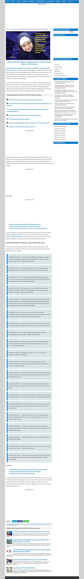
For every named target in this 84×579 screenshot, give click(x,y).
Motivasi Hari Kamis (60, 135)
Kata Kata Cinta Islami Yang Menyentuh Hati (22, 473)
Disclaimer (57, 71)
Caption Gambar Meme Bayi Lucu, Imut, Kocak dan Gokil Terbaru (28, 228)
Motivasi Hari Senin (60, 128)
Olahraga (50, 1)
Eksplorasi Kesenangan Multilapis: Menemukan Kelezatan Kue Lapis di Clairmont (64, 96)
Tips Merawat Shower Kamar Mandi (24, 568)
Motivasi (32, 1)
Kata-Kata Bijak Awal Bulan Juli (44, 524)
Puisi (7, 1)
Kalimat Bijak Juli (12, 524)
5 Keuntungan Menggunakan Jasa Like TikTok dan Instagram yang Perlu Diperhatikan (65, 115)
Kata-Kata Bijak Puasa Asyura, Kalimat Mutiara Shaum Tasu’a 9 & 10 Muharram (65, 111)
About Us (57, 65)
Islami (19, 1)
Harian (25, 1)
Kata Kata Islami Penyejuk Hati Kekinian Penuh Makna (25, 471)
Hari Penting (41, 1)
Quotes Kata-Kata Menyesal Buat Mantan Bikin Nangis (25, 226)
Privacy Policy (58, 67)
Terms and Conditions (60, 75)
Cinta (13, 1)
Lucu (63, 1)
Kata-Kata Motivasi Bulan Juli (12, 525)
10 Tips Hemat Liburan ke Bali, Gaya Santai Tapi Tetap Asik (31, 531)
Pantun (58, 1)
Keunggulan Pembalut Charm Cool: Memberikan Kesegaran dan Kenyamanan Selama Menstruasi (66, 91)
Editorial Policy (59, 73)
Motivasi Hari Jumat (60, 137)
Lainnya (70, 1)
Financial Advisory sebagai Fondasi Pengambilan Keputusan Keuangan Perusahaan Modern (64, 86)
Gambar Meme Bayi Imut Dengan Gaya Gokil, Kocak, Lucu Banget (28, 469)
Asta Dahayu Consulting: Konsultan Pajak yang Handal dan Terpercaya (66, 100)
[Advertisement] (42, 16)
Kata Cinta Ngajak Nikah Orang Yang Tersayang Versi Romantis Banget (65, 107)
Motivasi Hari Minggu (60, 126)
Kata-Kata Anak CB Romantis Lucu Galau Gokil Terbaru (30, 559)
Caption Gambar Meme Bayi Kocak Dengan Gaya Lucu (25, 224)
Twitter (14, 521)
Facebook (19, 521)
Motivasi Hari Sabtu (60, 139)
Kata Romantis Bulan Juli (21, 524)
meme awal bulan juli (17, 236)
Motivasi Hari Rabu (60, 133)
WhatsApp (26, 521)
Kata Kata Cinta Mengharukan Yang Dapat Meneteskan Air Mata (66, 119)
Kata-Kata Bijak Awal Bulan (32, 524)
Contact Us (58, 69)
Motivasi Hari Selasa (60, 131)
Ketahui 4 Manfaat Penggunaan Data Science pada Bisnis (64, 82)
